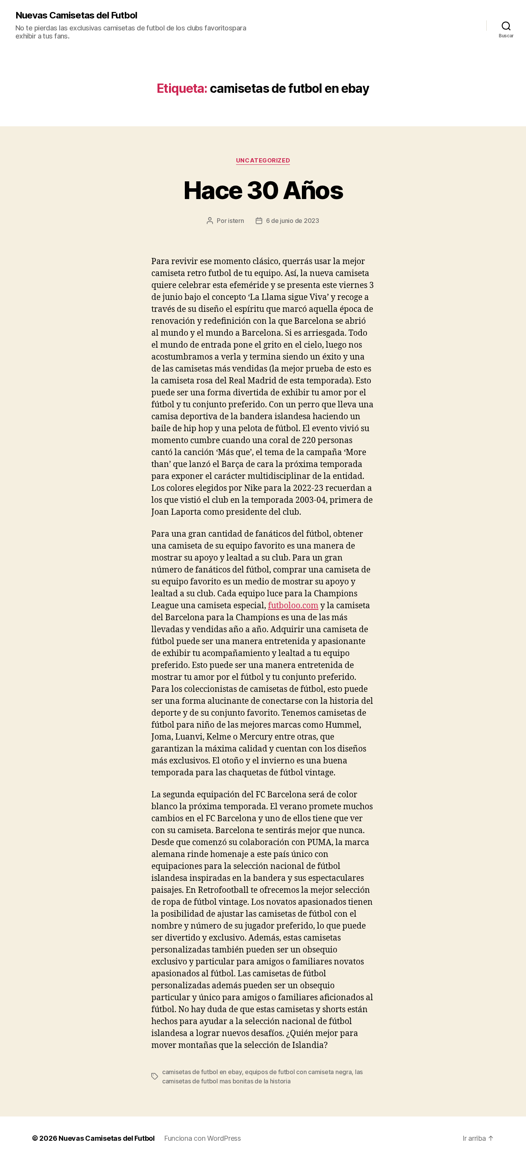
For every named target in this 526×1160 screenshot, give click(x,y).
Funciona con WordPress (202, 1138)
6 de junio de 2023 (292, 220)
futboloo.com (293, 606)
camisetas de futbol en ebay (202, 1072)
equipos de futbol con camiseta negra (298, 1072)
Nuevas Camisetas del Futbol (76, 15)
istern (236, 220)
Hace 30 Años (263, 190)
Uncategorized (263, 160)
